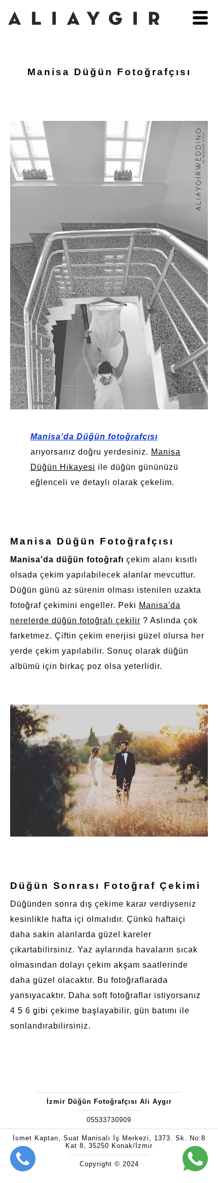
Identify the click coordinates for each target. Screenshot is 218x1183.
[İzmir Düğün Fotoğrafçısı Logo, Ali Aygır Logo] (84, 34)
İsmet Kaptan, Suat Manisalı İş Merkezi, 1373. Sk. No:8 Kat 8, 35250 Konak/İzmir (109, 1141)
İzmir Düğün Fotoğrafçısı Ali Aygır (109, 1101)
